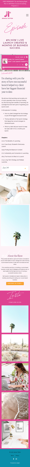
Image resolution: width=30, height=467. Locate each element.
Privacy (17, 455)
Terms (12, 455)
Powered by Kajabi (15, 463)
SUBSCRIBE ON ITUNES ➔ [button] (15, 283)
